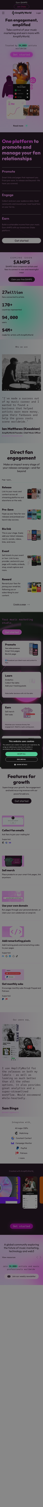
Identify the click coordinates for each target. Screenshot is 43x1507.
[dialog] (21, 753)
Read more (28, 749)
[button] (21, 764)
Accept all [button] (21, 754)
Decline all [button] (21, 759)
